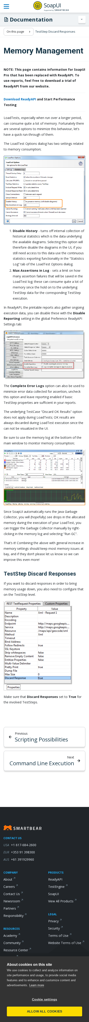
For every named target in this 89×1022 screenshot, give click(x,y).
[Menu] (82, 19)
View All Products (60, 901)
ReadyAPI (55, 879)
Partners (9, 908)
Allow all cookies (44, 1011)
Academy (10, 935)
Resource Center (15, 950)
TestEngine (56, 886)
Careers (9, 886)
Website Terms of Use (64, 943)
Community (12, 943)
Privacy (53, 921)
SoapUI (53, 894)
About (7, 879)
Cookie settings (44, 999)
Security (54, 928)
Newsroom (11, 901)
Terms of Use (58, 935)
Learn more (36, 985)
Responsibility (13, 915)
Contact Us (11, 894)
